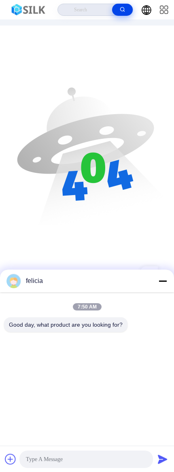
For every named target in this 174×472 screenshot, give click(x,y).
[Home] (29, 9)
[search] (122, 10)
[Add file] (10, 459)
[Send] (162, 459)
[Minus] (163, 281)
